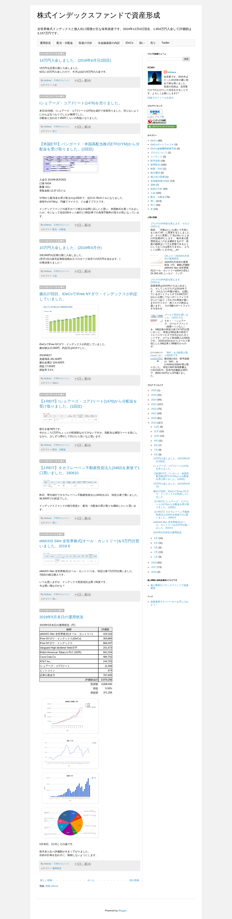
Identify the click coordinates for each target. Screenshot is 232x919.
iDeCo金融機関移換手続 (163, 148)
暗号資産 (155, 160)
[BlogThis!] (79, 80)
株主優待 (155, 172)
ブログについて (158, 152)
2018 (154, 562)
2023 (154, 404)
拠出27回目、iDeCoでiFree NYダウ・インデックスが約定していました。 (171, 494)
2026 (154, 390)
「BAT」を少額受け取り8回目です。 (176, 354)
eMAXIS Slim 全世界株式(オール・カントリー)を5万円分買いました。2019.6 (171, 525)
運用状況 (45, 42)
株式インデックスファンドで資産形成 (98, 15)
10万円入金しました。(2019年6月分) (70, 248)
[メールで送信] (76, 80)
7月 (156, 449)
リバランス (156, 156)
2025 (154, 395)
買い (142, 42)
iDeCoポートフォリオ (162, 144)
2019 (154, 422)
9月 (156, 440)
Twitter (165, 42)
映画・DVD (156, 168)
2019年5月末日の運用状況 (61, 617)
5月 (156, 538)
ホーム (90, 880)
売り (153, 42)
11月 (156, 431)
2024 (154, 399)
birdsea (171, 72)
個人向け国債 (157, 176)
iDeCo (129, 42)
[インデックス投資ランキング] (156, 123)
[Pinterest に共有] (89, 80)
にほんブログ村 (155, 116)
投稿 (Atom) (52, 886)
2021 (154, 413)
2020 (154, 418)
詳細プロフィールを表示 (160, 97)
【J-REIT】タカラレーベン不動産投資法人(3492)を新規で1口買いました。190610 (171, 514)
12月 (157, 426)
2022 (154, 408)
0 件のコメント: (62, 80)
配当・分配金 (65, 42)
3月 (156, 547)
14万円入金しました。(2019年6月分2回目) (75, 60)
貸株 (152, 184)
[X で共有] (83, 80)
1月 (156, 556)
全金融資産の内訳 (109, 42)
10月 (157, 436)
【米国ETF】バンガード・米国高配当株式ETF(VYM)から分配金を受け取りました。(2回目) (171, 476)
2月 (156, 552)
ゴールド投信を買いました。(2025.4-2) (176, 316)
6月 (156, 454)
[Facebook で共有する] (86, 80)
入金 (54, 85)
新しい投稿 (46, 880)
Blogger (122, 910)
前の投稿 (134, 880)
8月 (156, 445)
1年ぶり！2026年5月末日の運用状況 (176, 257)
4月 (156, 543)
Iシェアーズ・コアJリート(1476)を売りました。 (80, 103)
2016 (154, 572)
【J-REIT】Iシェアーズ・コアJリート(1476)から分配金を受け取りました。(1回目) (171, 504)
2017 (154, 567)
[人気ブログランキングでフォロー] (162, 127)
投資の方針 (85, 42)
